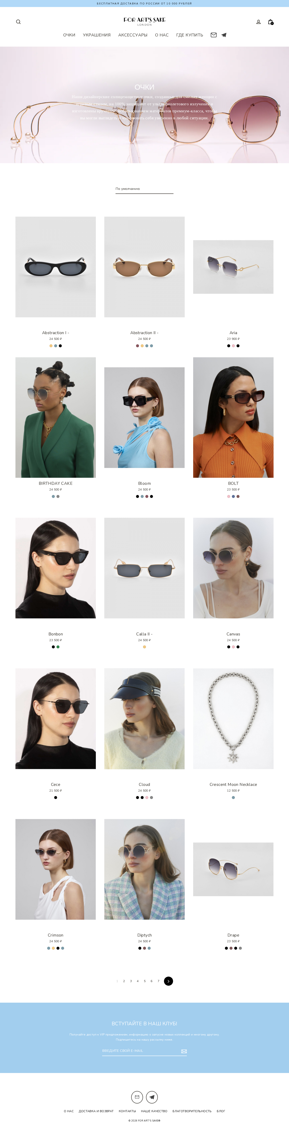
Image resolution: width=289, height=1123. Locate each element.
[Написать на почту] (213, 33)
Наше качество (154, 1111)
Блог (221, 1111)
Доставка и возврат (96, 1111)
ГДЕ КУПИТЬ (189, 35)
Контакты (127, 1111)
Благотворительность (192, 1111)
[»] (168, 981)
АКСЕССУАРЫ (133, 35)
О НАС (162, 35)
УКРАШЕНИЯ (97, 35)
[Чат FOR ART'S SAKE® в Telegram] (223, 34)
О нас (69, 1111)
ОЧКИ (69, 35)
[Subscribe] (183, 1051)
